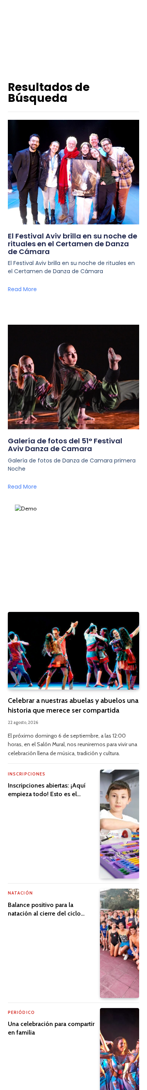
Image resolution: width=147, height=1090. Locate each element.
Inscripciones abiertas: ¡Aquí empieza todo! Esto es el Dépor (46, 794)
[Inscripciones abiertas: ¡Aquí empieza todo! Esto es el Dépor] (119, 824)
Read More (22, 289)
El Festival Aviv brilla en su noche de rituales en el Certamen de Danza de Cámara (72, 243)
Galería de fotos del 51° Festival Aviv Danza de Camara (65, 444)
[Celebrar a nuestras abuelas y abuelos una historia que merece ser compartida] (73, 651)
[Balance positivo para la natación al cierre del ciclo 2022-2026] (119, 943)
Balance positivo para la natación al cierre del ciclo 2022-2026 (44, 913)
